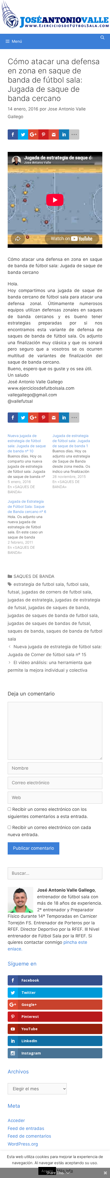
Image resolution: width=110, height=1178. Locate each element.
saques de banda (26, 631)
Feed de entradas (26, 1128)
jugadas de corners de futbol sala (56, 591)
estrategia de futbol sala (39, 584)
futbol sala (77, 584)
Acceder (16, 1120)
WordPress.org (23, 1144)
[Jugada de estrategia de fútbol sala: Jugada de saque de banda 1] (74, 461)
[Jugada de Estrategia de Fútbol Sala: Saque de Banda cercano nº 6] (30, 527)
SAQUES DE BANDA (34, 576)
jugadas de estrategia (30, 599)
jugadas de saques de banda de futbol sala (53, 615)
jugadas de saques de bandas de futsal (49, 623)
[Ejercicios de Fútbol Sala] (55, 14)
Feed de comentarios (29, 1136)
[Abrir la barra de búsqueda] (102, 37)
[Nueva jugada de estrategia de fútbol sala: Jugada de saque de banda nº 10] (30, 464)
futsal (13, 591)
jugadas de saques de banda (58, 607)
